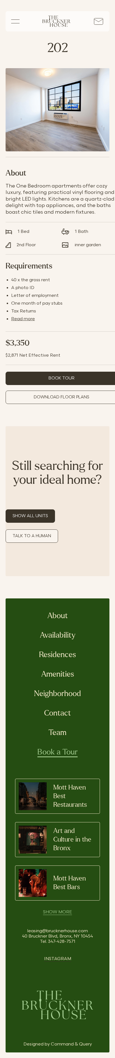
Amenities (57, 674)
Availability (57, 635)
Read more (23, 319)
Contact (57, 713)
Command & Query (71, 1044)
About (57, 616)
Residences (57, 655)
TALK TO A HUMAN (32, 536)
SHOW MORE (57, 912)
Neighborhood (57, 694)
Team (57, 733)
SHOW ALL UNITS (30, 516)
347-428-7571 (61, 941)
